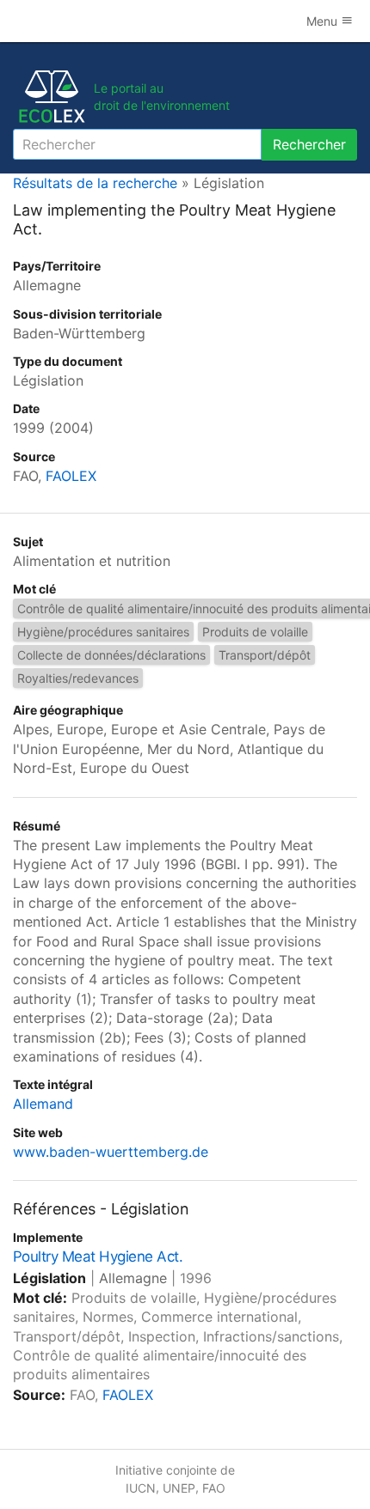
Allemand (43, 1103)
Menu (323, 21)
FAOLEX (71, 475)
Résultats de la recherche (95, 183)
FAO (213, 1488)
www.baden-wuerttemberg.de (110, 1151)
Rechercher (309, 144)
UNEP (179, 1488)
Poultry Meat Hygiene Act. (97, 1256)
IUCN (141, 1488)
